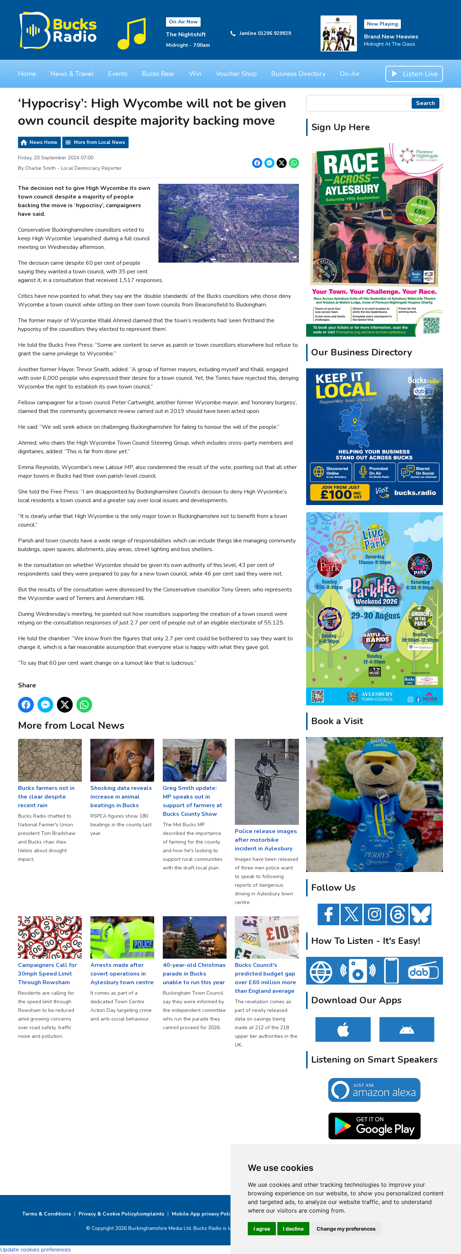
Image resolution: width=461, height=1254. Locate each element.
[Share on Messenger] (269, 163)
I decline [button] (293, 1229)
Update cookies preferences (35, 1250)
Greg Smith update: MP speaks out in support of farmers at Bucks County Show (192, 801)
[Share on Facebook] (257, 163)
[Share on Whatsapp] (294, 163)
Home (27, 73)
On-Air (350, 73)
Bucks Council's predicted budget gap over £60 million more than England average (265, 978)
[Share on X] (282, 163)
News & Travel (72, 73)
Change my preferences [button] (346, 1229)
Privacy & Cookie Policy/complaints (121, 1213)
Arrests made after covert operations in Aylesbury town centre (122, 973)
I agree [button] (262, 1229)
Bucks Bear (158, 73)
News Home (43, 142)
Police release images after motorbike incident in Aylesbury (266, 839)
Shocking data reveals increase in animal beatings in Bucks (121, 796)
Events (117, 73)
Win (195, 73)
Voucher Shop (236, 73)
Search (425, 103)
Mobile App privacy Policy (203, 1213)
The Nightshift (186, 34)
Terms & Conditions (46, 1213)
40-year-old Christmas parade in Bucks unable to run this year (194, 973)
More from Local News (99, 142)
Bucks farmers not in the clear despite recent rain (46, 796)
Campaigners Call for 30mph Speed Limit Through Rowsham (47, 973)
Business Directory (298, 73)
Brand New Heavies (391, 37)
